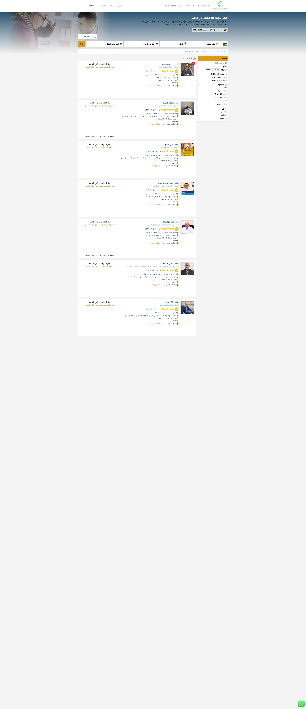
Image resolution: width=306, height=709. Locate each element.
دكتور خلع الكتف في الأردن (201, 51)
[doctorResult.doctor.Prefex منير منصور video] (193, 64)
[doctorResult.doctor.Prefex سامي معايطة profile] (187, 268)
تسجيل (111, 5)
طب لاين (190, 6)
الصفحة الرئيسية (205, 6)
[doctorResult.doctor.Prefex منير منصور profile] (187, 69)
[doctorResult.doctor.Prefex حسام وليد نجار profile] (187, 227)
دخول (120, 5)
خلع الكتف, (156, 75)
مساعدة (101, 5)
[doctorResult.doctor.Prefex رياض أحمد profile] (187, 307)
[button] (172, 5)
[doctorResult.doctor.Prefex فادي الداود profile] (187, 149)
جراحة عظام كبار (147, 274)
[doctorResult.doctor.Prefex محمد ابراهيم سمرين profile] (187, 188)
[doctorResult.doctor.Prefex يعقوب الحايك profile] (187, 108)
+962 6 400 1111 (200, 30)
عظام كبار (149, 75)
